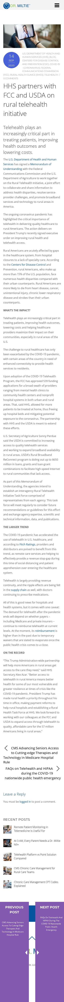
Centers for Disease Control (28, 264)
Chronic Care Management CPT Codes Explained (36, 884)
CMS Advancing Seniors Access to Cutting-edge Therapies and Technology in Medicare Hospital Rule (31, 755)
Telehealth (51, 74)
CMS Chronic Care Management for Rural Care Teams (34, 870)
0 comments (10, 78)
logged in (25, 801)
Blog (52, 57)
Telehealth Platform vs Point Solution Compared (35, 856)
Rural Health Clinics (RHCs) (26, 74)
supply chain (19, 590)
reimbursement (45, 631)
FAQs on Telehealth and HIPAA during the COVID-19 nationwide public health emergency (33, 773)
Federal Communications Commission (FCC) (31, 71)
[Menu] (57, 5)
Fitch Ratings (27, 544)
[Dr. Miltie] (16, 7)
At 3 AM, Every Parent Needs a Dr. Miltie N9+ (37, 842)
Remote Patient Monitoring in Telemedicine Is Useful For (31, 829)
